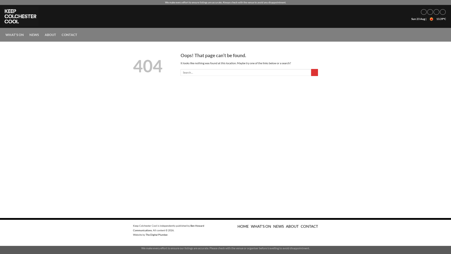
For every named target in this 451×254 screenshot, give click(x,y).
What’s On (14, 35)
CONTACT (309, 226)
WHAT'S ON (261, 226)
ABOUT (292, 226)
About (50, 35)
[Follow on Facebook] (424, 12)
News (34, 35)
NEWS (278, 226)
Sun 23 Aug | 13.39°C (428, 18)
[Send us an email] (443, 12)
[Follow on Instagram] (430, 12)
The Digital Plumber (157, 234)
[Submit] (314, 72)
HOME (243, 226)
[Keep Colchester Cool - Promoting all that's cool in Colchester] (64, 16)
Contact (69, 35)
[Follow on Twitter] (436, 12)
